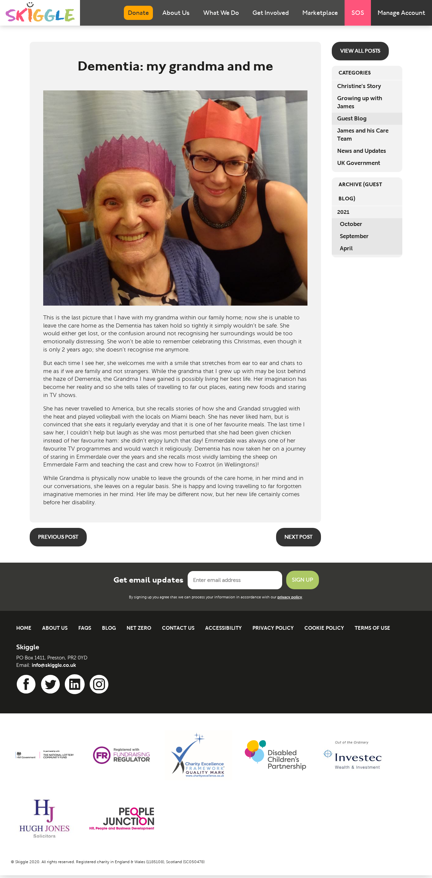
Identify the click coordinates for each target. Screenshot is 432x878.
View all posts (360, 51)
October (351, 224)
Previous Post (58, 537)
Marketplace (320, 13)
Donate (138, 13)
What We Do (221, 13)
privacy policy (289, 597)
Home (23, 628)
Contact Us (178, 628)
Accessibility (223, 628)
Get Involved (270, 13)
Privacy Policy (273, 628)
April (346, 248)
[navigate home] (40, 12)
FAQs (84, 628)
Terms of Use (372, 628)
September (354, 236)
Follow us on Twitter (51, 684)
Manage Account (401, 13)
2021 (343, 212)
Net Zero (139, 628)
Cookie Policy (324, 628)
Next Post (299, 537)
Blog (109, 628)
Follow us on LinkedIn (76, 684)
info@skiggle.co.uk (54, 665)
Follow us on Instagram (100, 684)
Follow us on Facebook (27, 684)
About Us (176, 13)
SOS (357, 13)
